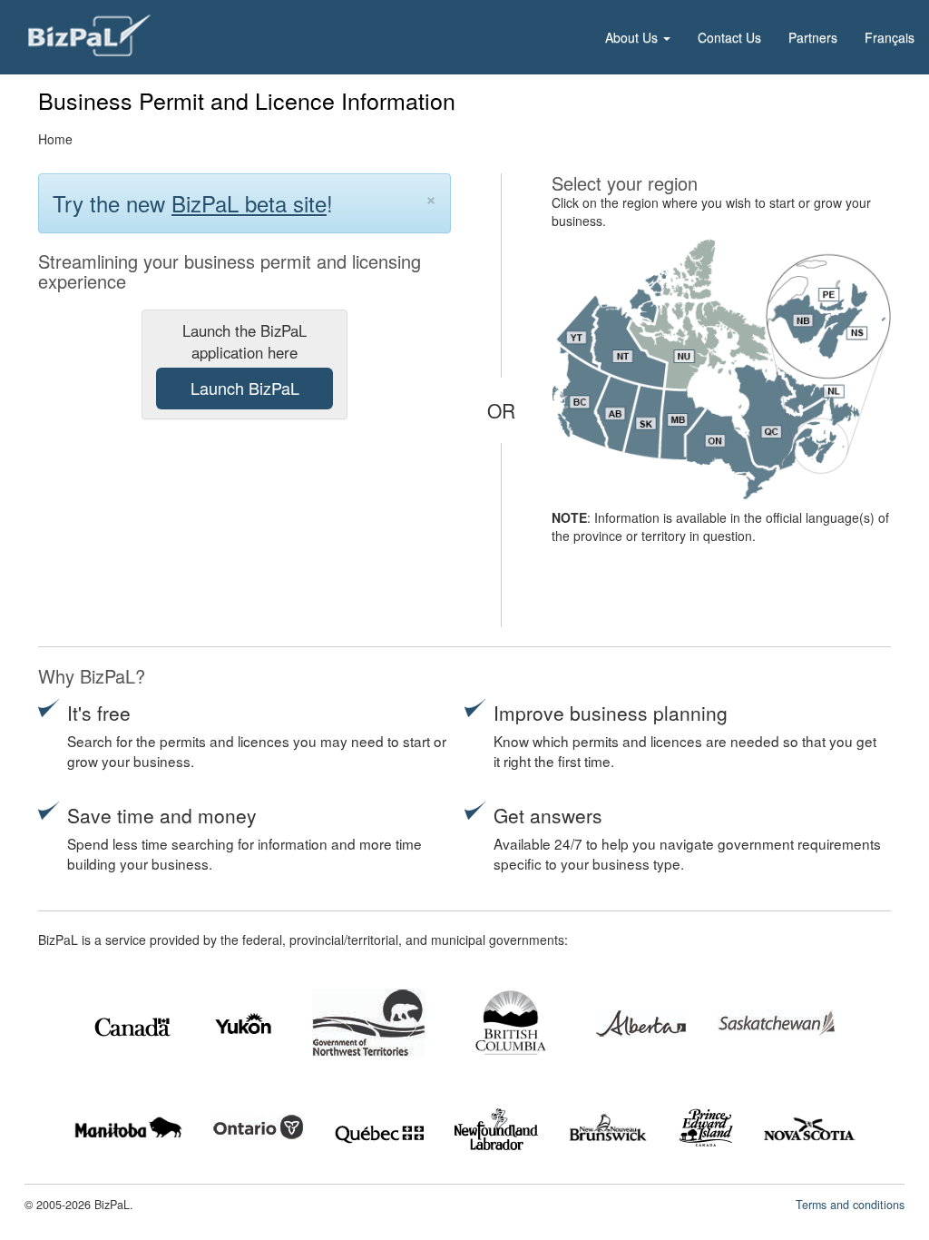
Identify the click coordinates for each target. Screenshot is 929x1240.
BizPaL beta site (249, 203)
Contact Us (729, 37)
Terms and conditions (850, 1204)
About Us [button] (633, 37)
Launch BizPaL (245, 387)
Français (889, 37)
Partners (812, 37)
